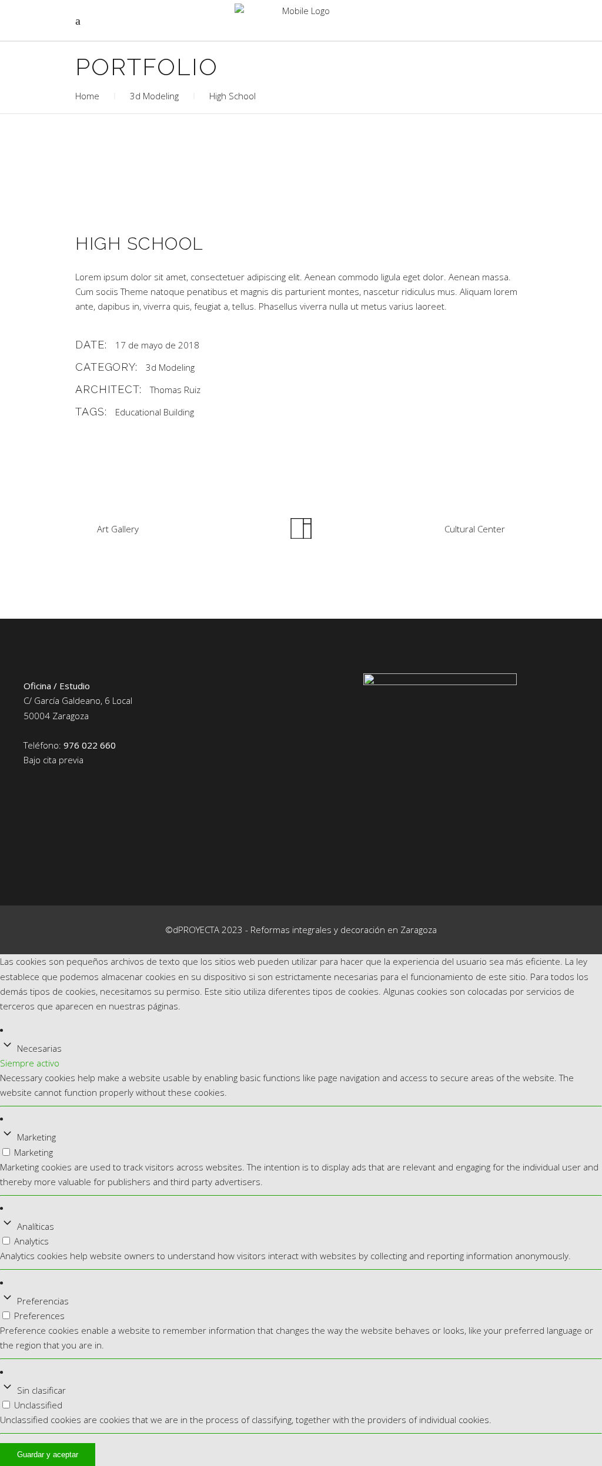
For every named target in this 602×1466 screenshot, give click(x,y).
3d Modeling (154, 96)
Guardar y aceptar (47, 1454)
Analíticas (35, 1226)
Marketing (36, 1137)
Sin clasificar (41, 1390)
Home (87, 96)
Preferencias (43, 1301)
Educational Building (154, 412)
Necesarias (39, 1048)
